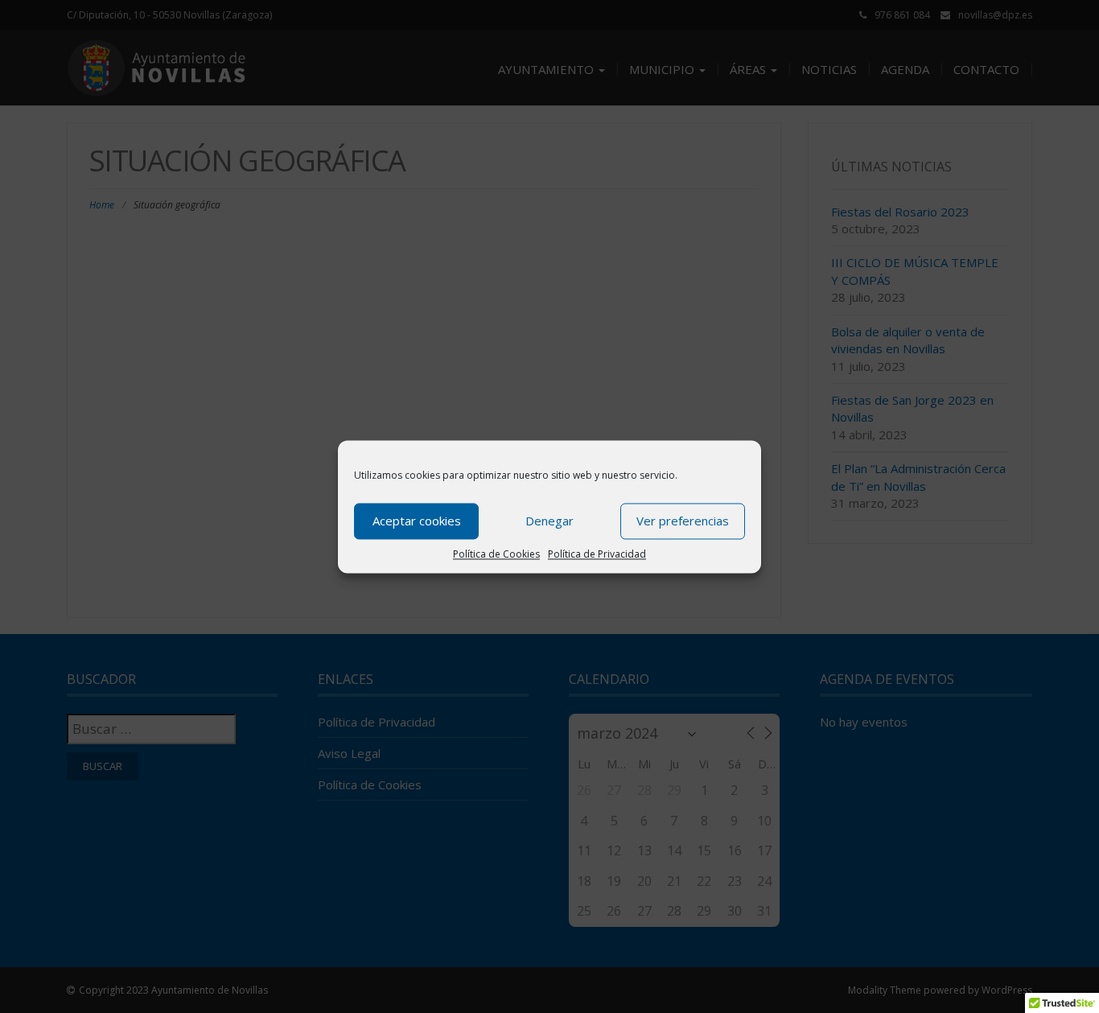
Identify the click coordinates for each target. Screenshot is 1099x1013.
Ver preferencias (682, 521)
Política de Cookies (496, 554)
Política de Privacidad (597, 554)
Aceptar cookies (417, 521)
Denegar (549, 521)
